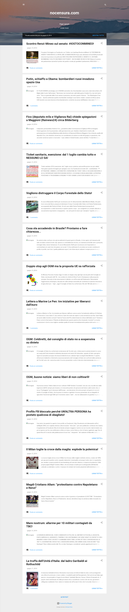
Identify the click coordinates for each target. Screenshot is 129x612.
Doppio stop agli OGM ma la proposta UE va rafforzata (60, 266)
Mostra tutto (98, 35)
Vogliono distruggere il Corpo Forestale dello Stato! (59, 193)
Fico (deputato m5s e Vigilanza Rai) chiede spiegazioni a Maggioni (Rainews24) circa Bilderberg (61, 118)
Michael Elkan (69, 607)
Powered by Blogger (65, 603)
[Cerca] (105, 5)
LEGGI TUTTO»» (97, 68)
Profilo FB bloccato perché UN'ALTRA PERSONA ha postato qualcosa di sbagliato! (58, 413)
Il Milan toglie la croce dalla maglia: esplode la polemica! (62, 449)
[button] (101, 43)
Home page (64, 28)
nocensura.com (64, 12)
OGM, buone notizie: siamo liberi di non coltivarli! (57, 377)
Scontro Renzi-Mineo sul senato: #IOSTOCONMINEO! (60, 43)
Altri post (64, 597)
